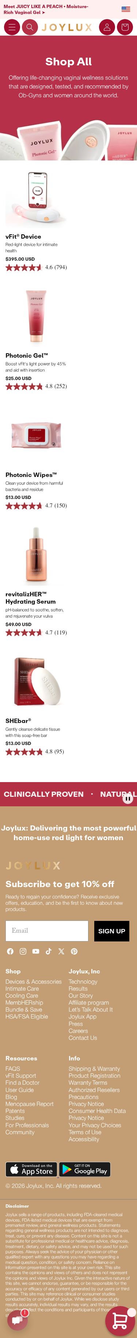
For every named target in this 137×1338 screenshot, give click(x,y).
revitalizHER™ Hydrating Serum (30, 597)
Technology (83, 982)
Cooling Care (21, 996)
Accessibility (84, 1139)
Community (19, 1132)
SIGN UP (111, 931)
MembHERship (24, 1003)
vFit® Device (23, 236)
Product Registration (95, 1076)
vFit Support (20, 1076)
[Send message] (17, 1320)
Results (78, 989)
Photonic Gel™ (26, 355)
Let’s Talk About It (91, 1010)
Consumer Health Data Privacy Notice (97, 1115)
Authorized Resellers (94, 1090)
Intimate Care (22, 989)
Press (76, 1024)
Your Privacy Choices (95, 1125)
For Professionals (27, 1125)
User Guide (19, 1090)
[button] (12, 27)
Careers (78, 1031)
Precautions (84, 1097)
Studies (14, 1118)
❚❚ (128, 798)
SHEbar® (18, 720)
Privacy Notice (86, 1104)
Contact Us (83, 1038)
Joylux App (82, 1017)
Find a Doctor (22, 1083)
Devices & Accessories (33, 982)
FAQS (12, 1069)
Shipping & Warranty (94, 1069)
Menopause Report (29, 1104)
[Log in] (107, 27)
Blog (11, 1097)
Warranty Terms (88, 1083)
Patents (15, 1111)
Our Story (81, 996)
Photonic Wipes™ (31, 474)
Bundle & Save (23, 1010)
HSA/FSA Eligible (26, 1017)
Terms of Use (85, 1132)
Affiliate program (89, 1003)
